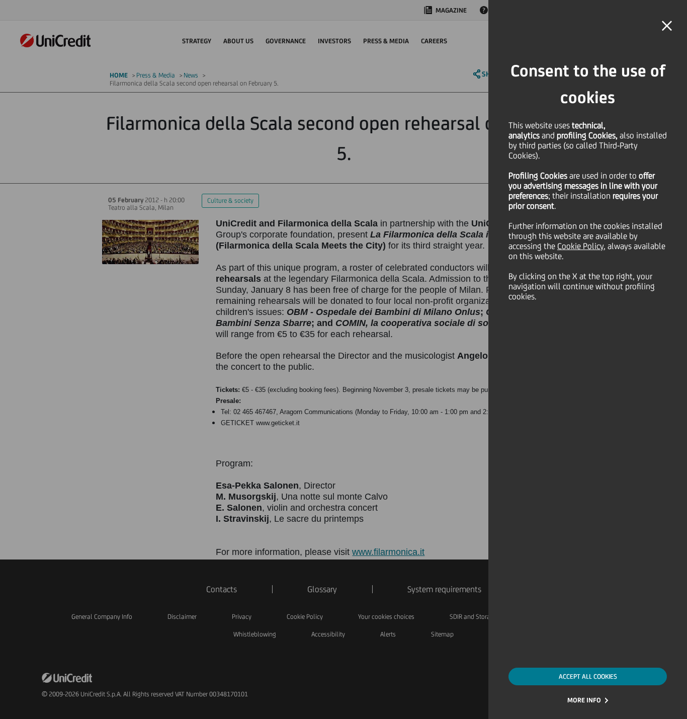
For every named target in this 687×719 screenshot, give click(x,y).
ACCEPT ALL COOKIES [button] (588, 676)
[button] (667, 26)
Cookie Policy (580, 246)
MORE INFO (584, 700)
